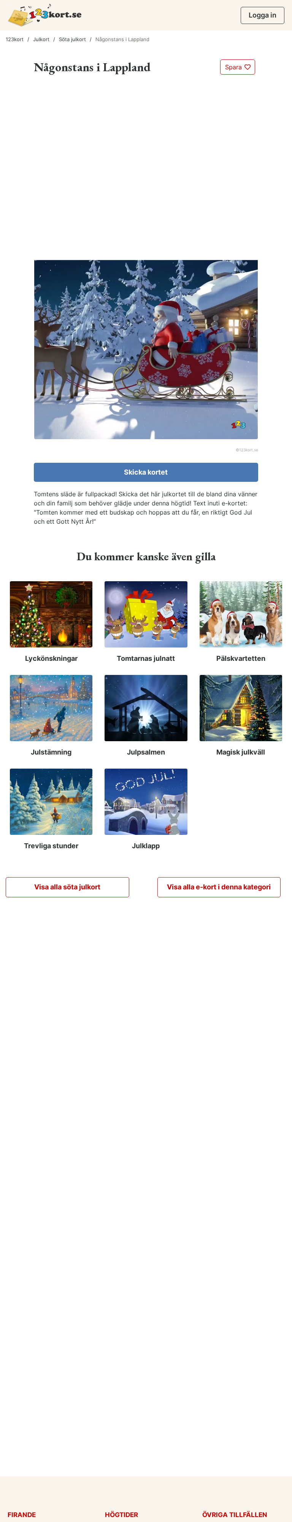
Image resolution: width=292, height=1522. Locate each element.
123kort (15, 39)
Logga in (262, 15)
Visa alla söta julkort (67, 887)
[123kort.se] (45, 15)
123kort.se (248, 450)
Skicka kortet (146, 472)
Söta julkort (72, 39)
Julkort (41, 39)
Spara (234, 67)
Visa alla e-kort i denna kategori (219, 887)
